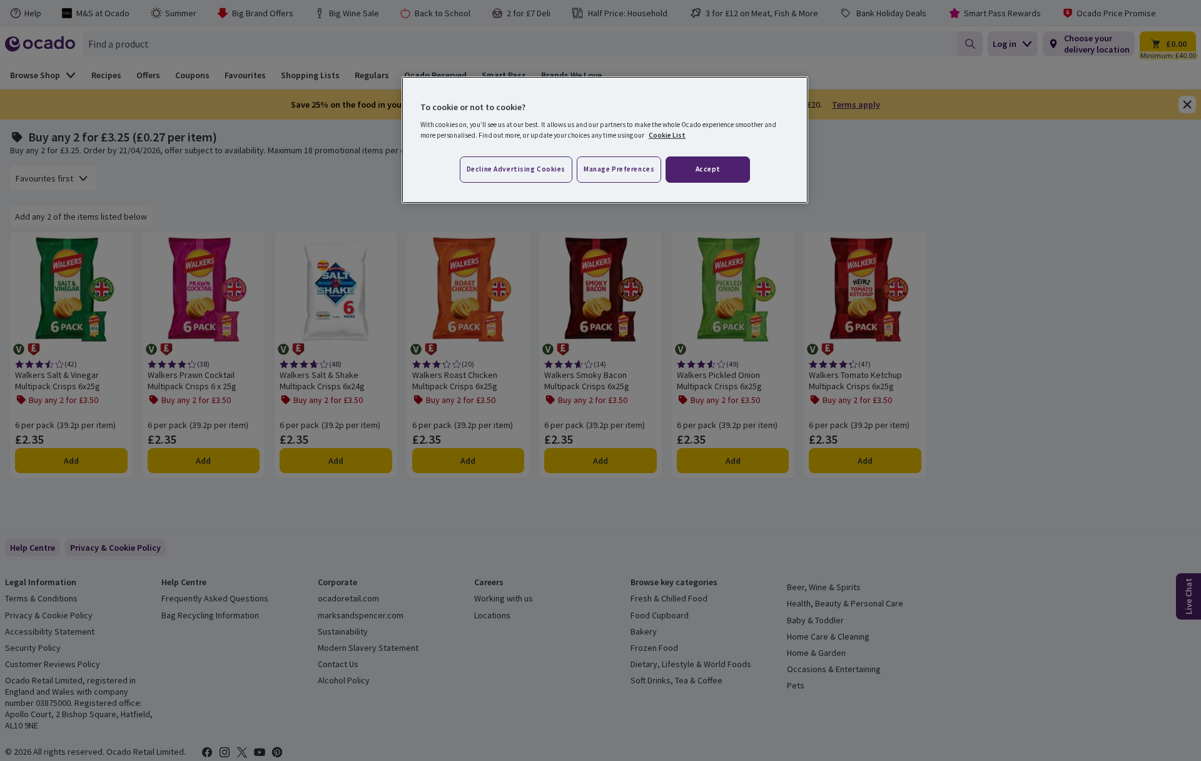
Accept (708, 169)
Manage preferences (619, 169)
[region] (605, 140)
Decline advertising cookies (516, 169)
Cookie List (667, 135)
